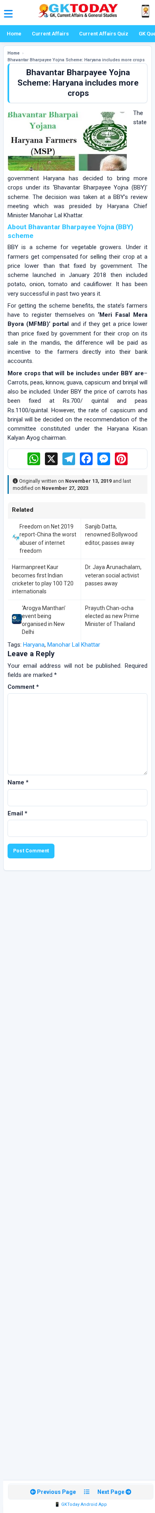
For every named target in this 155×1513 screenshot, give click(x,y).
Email (17, 813)
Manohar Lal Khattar (73, 644)
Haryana (34, 644)
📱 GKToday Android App (80, 1504)
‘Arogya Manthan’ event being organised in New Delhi (44, 620)
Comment (23, 686)
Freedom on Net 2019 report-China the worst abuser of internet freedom (47, 538)
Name (18, 782)
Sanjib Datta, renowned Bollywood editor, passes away (111, 534)
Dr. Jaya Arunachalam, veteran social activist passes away (113, 575)
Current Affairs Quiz (103, 34)
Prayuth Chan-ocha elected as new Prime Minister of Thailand (112, 616)
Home (14, 34)
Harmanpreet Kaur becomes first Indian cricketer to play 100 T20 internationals (43, 579)
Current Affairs (50, 34)
